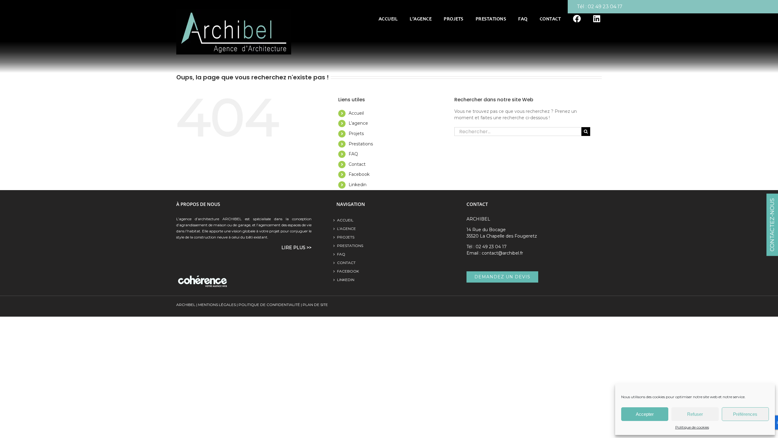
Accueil (356, 113)
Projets (356, 133)
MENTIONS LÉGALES (217, 304)
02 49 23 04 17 (605, 6)
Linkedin (358, 184)
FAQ (353, 154)
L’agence (358, 123)
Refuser (695, 414)
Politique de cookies (692, 427)
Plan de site (315, 304)
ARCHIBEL (185, 304)
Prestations (361, 144)
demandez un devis (502, 277)
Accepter (645, 414)
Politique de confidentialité (269, 304)
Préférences (745, 414)
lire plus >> (296, 247)
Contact (357, 164)
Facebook (359, 174)
